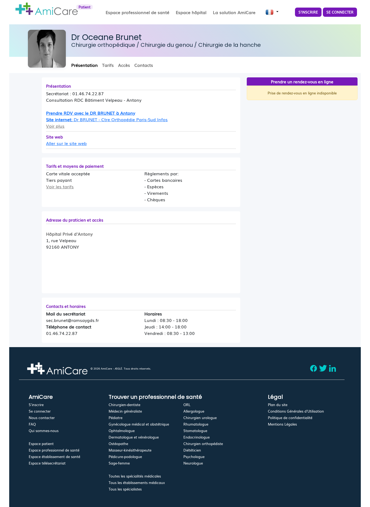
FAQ (32, 424)
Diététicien (192, 450)
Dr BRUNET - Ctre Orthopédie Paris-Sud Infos (121, 119)
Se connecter (40, 411)
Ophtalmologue (122, 430)
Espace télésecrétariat (47, 463)
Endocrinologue (196, 437)
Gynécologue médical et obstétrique (139, 424)
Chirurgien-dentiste (124, 404)
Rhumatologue (195, 424)
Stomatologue (195, 430)
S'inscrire (36, 404)
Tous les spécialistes (125, 489)
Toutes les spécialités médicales (135, 476)
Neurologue (193, 463)
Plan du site (277, 404)
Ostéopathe (118, 443)
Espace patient (41, 443)
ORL (186, 404)
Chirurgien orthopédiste (203, 443)
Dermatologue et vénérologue (134, 437)
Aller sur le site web (66, 143)
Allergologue (193, 411)
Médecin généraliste (125, 411)
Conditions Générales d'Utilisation (296, 411)
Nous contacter (42, 417)
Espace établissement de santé (54, 456)
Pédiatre (115, 417)
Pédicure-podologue (125, 456)
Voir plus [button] (55, 126)
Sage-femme (119, 463)
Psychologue (194, 456)
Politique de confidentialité (290, 417)
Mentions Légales (282, 424)
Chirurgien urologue (200, 417)
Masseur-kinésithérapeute (130, 450)
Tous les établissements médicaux (137, 482)
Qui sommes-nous (44, 430)
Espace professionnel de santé (54, 450)
